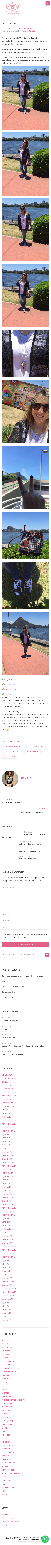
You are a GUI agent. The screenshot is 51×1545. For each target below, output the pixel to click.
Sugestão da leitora (11, 1473)
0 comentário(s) (29, 31)
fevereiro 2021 (8, 1088)
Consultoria (7, 1364)
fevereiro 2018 (8, 1155)
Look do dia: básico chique (28, 859)
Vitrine (4, 1494)
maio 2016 (6, 1229)
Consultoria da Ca (10, 1368)
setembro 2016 (8, 1215)
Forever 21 (20, 741)
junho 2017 (6, 1183)
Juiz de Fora (7, 1406)
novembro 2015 (9, 1250)
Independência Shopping (14, 1399)
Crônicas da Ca (9, 1371)
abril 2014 (6, 1316)
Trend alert (7, 1480)
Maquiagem (7, 1424)
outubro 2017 (8, 1169)
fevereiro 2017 (8, 1197)
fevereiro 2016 (8, 1239)
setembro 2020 (9, 1102)
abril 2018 (6, 1148)
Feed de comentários (12, 1521)
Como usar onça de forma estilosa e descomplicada (22, 976)
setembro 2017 (8, 1173)
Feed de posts (8, 1518)
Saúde (5, 1466)
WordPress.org (8, 1525)
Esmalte (5, 1389)
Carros (5, 1357)
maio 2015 (6, 1271)
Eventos (5, 1393)
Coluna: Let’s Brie (8, 997)
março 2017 (7, 1194)
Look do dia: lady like (10, 1021)
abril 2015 (6, 1274)
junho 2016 (6, 1225)
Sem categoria (9, 1470)
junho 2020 (7, 1113)
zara (14, 756)
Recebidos (7, 1455)
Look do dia (21, 28)
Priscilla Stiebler (32, 751)
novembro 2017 (9, 1166)
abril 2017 (6, 1190)
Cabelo (5, 1354)
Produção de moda (11, 1445)
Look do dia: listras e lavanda (29, 844)
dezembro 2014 (9, 1288)
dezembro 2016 (9, 1204)
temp (4, 1477)
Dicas (4, 1382)
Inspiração (7, 1403)
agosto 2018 (7, 1134)
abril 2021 (6, 1081)
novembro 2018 (9, 1124)
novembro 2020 (9, 1095)
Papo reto (6, 1438)
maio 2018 (6, 1144)
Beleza (5, 1343)
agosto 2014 (7, 1302)
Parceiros (6, 1442)
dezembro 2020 (9, 1092)
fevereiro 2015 (8, 1281)
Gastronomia (8, 1396)
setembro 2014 (8, 1299)
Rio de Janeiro (8, 1462)
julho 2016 (6, 1221)
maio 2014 (6, 1313)
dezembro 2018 (9, 1120)
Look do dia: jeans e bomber (13, 1055)
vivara (6, 756)
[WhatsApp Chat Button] (45, 1539)
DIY (3, 1385)
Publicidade (7, 1448)
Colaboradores (9, 1361)
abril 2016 (6, 1232)
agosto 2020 (8, 1106)
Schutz (44, 751)
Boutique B (7, 1347)
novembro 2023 (9, 1078)
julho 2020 (6, 1109)
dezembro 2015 (9, 1246)
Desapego (7, 1378)
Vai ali (4, 1490)
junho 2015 (6, 1267)
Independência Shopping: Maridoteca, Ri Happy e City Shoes (25, 1046)
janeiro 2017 (7, 1201)
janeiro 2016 (7, 1243)
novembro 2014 (9, 1292)
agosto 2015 (7, 1260)
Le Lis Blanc (32, 746)
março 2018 (7, 1152)
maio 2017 (6, 1187)
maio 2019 (6, 1117)
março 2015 (7, 1278)
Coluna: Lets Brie (8, 992)
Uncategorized (9, 1487)
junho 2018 (6, 1141)
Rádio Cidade (8, 1452)
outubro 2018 (8, 1127)
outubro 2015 (8, 1253)
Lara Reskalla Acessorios (14, 746)
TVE (3, 1484)
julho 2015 (6, 1264)
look (42, 746)
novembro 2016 (9, 1208)
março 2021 (7, 1085)
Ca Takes (6, 1350)
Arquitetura (7, 1340)
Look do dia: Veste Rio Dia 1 (29, 851)
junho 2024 (7, 1075)
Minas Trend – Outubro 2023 (13, 987)
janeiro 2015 (7, 1285)
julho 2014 (6, 1306)
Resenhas (6, 1459)
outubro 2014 (8, 1295)
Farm (11, 741)
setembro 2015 (8, 1257)
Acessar (5, 1514)
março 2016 (7, 1236)
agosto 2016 (7, 1218)
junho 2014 (6, 1309)
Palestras (6, 1435)
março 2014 (7, 1320)
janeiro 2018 (7, 1159)
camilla (8, 28)
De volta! (5, 981)
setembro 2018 (8, 1130)
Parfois (20, 751)
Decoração (7, 1375)
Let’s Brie (5, 1410)
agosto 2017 (7, 1176)
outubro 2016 (8, 1211)
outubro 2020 (8, 1099)
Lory (5, 1018)
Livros (4, 1413)
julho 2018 (6, 1137)
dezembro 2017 (9, 1162)
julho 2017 (6, 1179)
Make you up (8, 1420)
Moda (29, 28)
